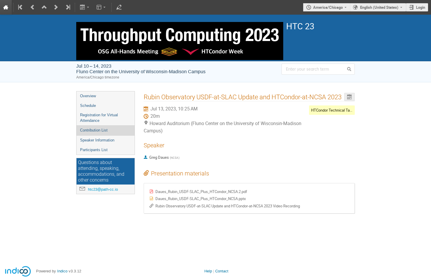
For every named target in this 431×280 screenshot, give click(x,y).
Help (208, 271)
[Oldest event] (21, 7)
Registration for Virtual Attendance (99, 118)
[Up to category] (44, 7)
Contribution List (94, 130)
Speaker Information (97, 140)
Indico (62, 271)
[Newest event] (67, 7)
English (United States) (379, 7)
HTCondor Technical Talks (333, 110)
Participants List (94, 150)
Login (420, 7)
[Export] (85, 7)
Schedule (88, 105)
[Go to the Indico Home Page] (6, 7)
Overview (88, 96)
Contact (221, 271)
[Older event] (32, 7)
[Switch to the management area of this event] (119, 7)
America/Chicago (328, 7)
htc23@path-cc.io (103, 189)
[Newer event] (56, 7)
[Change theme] (101, 7)
